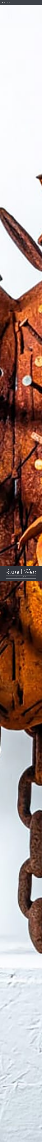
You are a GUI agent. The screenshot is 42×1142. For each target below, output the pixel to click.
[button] (6, 2)
